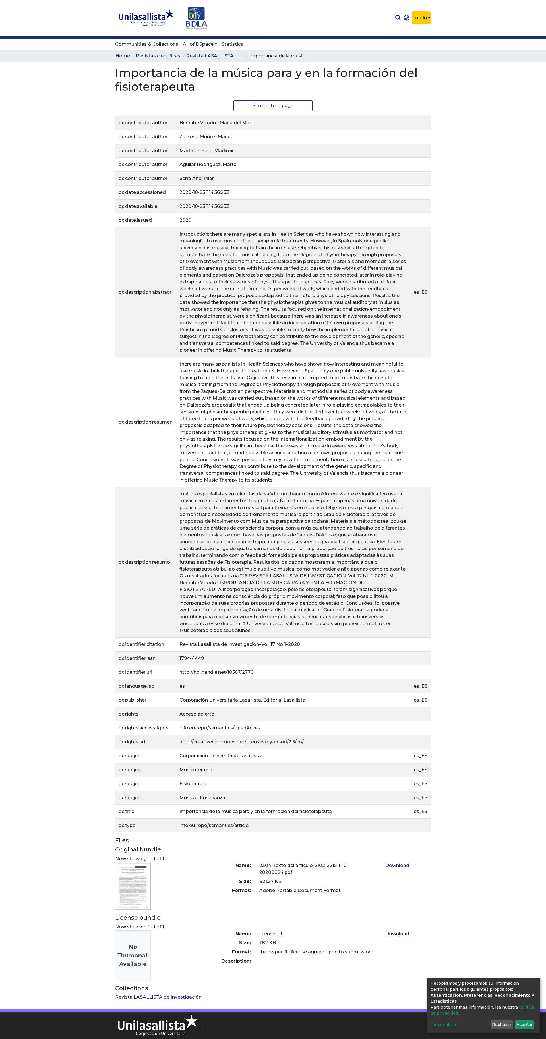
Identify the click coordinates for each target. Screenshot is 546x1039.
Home (122, 56)
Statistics (232, 44)
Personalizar (443, 1024)
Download (397, 865)
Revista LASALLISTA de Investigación (214, 56)
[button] (406, 17)
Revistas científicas (158, 56)
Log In (419, 17)
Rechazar (501, 1024)
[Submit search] (398, 17)
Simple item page (273, 105)
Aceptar (524, 1024)
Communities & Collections (146, 44)
